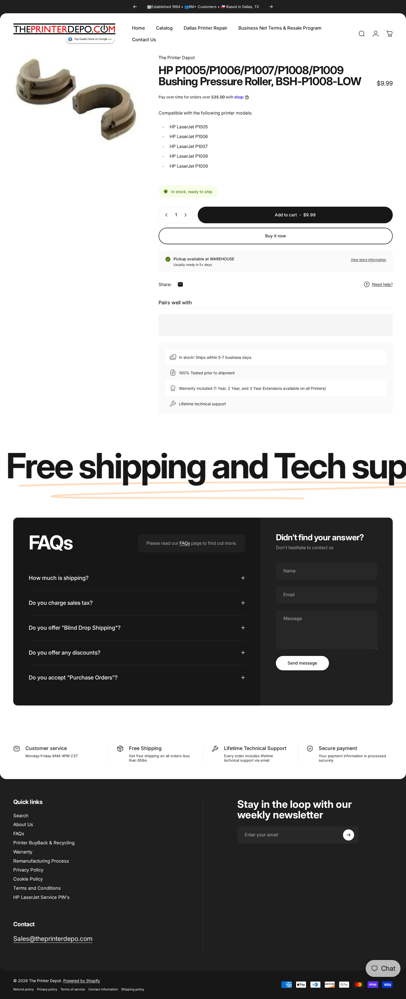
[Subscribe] (348, 834)
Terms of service (72, 989)
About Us (23, 824)
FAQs (185, 543)
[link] (53, 939)
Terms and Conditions (37, 888)
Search (20, 815)
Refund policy (23, 989)
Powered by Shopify (81, 980)
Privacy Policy (28, 870)
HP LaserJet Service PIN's (41, 897)
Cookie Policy (28, 879)
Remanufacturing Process (41, 861)
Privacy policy (47, 989)
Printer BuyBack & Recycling (44, 842)
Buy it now (275, 235)
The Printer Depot (177, 57)
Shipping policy (132, 989)
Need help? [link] (382, 284)
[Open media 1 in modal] (76, 98)
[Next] (271, 6)
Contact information (103, 989)
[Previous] (135, 6)
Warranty (22, 852)
